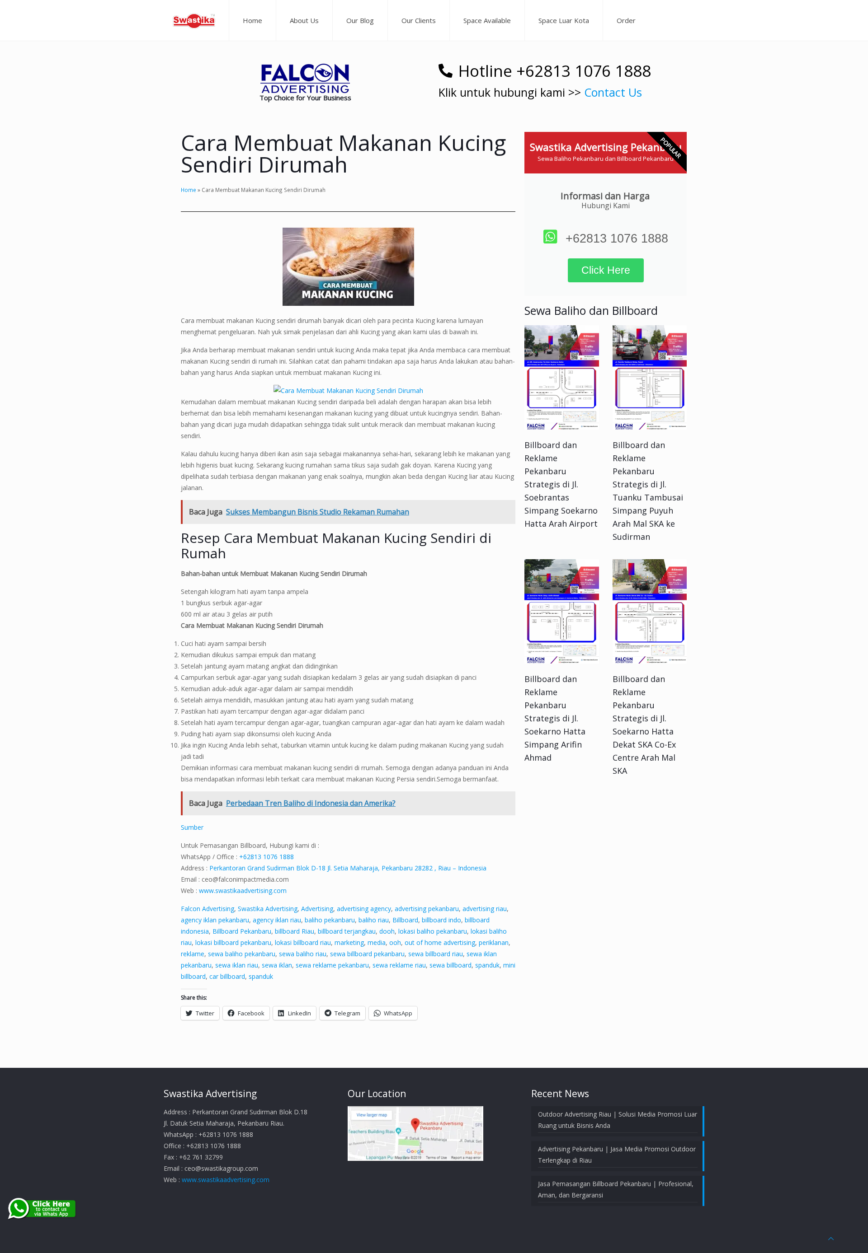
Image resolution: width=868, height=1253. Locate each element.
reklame (192, 953)
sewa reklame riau (399, 965)
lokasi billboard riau (303, 942)
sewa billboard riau (435, 953)
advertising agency (364, 908)
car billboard (227, 976)
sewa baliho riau (302, 953)
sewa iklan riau (236, 965)
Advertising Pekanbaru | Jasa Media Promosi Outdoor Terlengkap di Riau (617, 1154)
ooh (395, 942)
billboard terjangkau (347, 931)
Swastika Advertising (267, 908)
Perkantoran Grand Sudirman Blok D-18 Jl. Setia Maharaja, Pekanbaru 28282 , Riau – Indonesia (347, 868)
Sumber (192, 827)
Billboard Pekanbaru (241, 931)
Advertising (317, 908)
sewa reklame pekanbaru (332, 965)
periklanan (494, 942)
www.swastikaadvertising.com (243, 890)
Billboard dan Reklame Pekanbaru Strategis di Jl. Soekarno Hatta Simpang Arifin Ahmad (554, 718)
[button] (305, 78)
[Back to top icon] (831, 1238)
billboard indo (441, 920)
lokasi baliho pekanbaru (432, 931)
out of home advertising (440, 942)
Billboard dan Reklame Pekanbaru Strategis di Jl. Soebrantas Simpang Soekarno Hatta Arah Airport (561, 484)
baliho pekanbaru (330, 920)
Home (188, 189)
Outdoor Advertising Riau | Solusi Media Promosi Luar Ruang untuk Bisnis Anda (617, 1120)
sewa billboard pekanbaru (367, 953)
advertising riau (484, 908)
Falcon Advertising (207, 908)
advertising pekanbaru (427, 908)
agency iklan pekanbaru (215, 920)
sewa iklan (277, 965)
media (377, 942)
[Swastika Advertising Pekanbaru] (194, 20)
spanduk (487, 965)
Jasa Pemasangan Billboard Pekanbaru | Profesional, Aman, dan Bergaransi (615, 1189)
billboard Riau (294, 931)
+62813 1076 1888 (266, 856)
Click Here (605, 270)
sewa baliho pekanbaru (241, 953)
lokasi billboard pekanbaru (233, 942)
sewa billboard (450, 965)
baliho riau (374, 920)
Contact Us (613, 92)
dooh (387, 931)
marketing (349, 942)
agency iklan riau (277, 920)
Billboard (405, 920)
